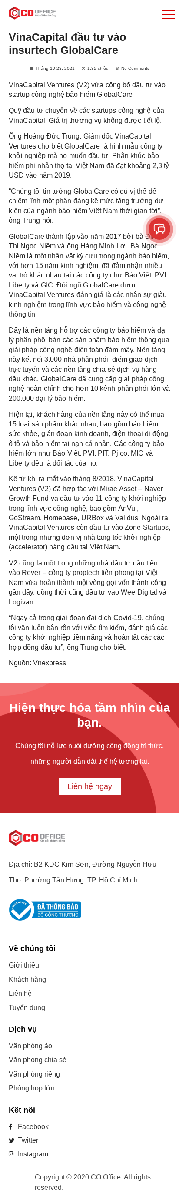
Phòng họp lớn (32, 1088)
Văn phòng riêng (34, 1074)
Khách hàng (27, 979)
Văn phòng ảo (30, 1046)
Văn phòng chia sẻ (37, 1060)
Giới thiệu (24, 965)
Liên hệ (20, 993)
